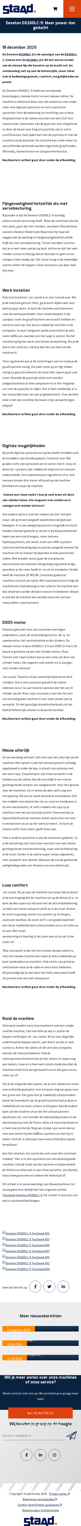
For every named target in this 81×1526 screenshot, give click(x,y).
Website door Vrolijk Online (40, 1510)
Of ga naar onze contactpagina (40, 1424)
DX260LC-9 (26, 54)
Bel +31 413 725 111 (40, 1413)
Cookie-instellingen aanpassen (38, 1505)
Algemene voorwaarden (39, 1499)
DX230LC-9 (33, 60)
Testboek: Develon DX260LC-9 (22, 1195)
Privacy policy (58, 1494)
